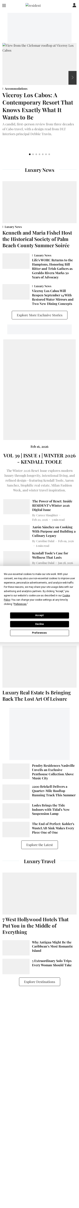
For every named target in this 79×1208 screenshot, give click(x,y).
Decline (39, 624)
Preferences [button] (20, 603)
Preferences (39, 632)
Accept (39, 615)
